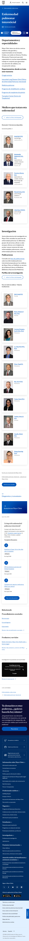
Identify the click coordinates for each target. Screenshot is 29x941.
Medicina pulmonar (8, 85)
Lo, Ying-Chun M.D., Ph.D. (19, 347)
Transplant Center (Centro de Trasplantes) (11, 97)
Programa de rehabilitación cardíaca (13, 89)
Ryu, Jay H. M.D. (18, 381)
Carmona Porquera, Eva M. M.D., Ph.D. (19, 330)
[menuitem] (16, 32)
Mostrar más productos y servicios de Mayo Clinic (13, 648)
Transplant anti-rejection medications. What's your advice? (14, 585)
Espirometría (5, 626)
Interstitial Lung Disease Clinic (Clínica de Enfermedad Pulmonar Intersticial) (14, 80)
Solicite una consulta (9, 484)
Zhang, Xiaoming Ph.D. (18, 452)
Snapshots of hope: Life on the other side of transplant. (13, 550)
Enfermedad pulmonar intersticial (10, 18)
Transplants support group (14, 533)
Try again (14, 673)
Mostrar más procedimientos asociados (12, 630)
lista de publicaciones (17, 259)
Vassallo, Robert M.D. (18, 435)
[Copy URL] (23, 669)
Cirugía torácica (7, 75)
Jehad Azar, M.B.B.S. (19, 210)
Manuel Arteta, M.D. (19, 192)
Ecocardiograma (6, 622)
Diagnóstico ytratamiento (5, 32)
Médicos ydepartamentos (16, 32)
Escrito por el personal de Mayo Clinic (12, 472)
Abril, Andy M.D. (18, 294)
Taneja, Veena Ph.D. (19, 399)
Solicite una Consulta (9, 27)
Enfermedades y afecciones (11, 8)
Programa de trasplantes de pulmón (13, 92)
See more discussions (12, 598)
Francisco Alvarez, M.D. (19, 174)
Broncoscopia (5, 618)
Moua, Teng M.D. (18, 364)
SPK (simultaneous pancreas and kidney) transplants (12, 567)
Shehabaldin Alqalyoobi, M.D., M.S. (18, 156)
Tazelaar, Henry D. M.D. (19, 417)
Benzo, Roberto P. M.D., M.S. (19, 312)
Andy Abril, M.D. (18, 136)
